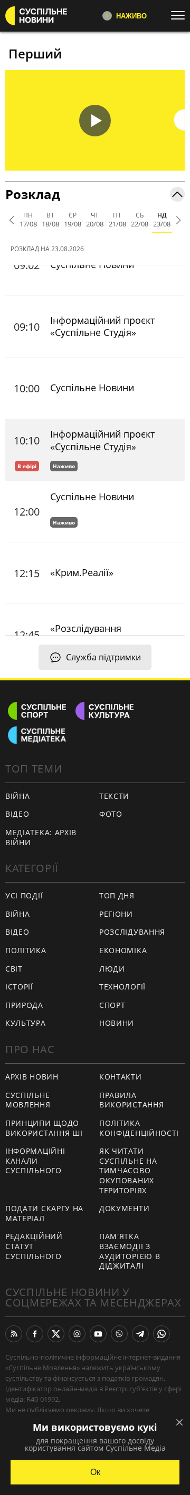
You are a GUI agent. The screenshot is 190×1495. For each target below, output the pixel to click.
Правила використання (131, 1100)
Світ (14, 969)
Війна (17, 796)
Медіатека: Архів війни (41, 837)
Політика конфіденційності (139, 1128)
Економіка (123, 950)
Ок (95, 1472)
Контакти (120, 1077)
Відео (17, 814)
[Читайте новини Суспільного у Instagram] (77, 1333)
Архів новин (32, 1077)
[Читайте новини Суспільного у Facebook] (34, 1333)
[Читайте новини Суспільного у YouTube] (98, 1333)
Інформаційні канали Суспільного (35, 1160)
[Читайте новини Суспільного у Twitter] (56, 1333)
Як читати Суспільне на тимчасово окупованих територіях (128, 1170)
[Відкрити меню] (180, 15)
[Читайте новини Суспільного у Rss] (13, 1333)
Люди (112, 969)
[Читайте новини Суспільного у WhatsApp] (161, 1333)
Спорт (112, 1005)
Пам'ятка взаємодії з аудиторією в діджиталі (129, 1251)
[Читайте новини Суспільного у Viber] (119, 1333)
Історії (19, 987)
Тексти (114, 796)
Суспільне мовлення (28, 1100)
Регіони (116, 914)
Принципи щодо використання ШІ (44, 1128)
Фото (110, 814)
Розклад (32, 194)
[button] (95, 120)
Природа (24, 1005)
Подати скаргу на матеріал (44, 1213)
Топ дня (117, 895)
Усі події (24, 895)
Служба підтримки (103, 657)
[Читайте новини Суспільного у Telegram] (140, 1333)
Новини (116, 1023)
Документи (124, 1208)
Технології (122, 987)
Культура (25, 1023)
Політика (25, 950)
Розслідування (132, 932)
